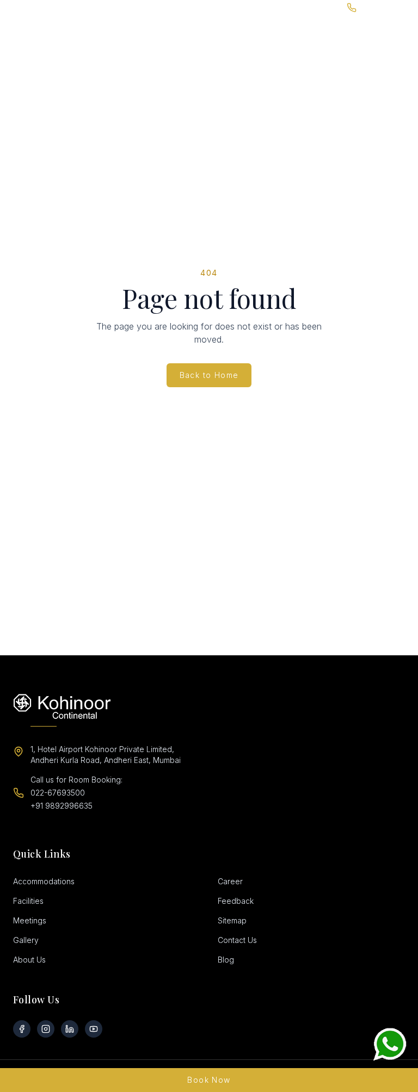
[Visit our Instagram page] (45, 1029)
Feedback (236, 900)
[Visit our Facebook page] (21, 1029)
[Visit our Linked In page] (69, 1029)
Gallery (26, 940)
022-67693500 (57, 792)
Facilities (28, 900)
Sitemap (232, 920)
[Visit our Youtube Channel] (93, 1029)
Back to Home (209, 375)
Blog (226, 959)
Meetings (29, 920)
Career (230, 881)
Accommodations (44, 881)
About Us (29, 959)
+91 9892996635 (61, 805)
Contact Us (237, 940)
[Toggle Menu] (407, 28)
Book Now (208, 1079)
